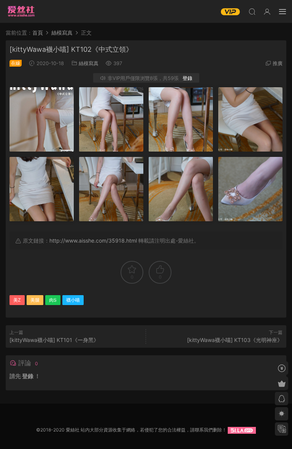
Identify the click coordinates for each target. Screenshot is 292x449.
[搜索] (252, 11)
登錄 (187, 78)
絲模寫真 (88, 63)
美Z (17, 300)
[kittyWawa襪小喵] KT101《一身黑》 (54, 340)
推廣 (277, 63)
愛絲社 (21, 11)
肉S (53, 300)
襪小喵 (73, 300)
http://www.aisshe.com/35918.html (93, 240)
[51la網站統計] (242, 430)
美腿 (35, 300)
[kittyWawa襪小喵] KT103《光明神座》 (234, 340)
